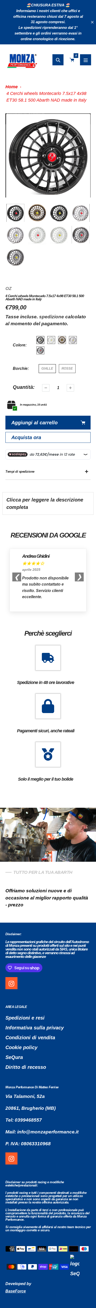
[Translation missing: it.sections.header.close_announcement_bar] (92, 22)
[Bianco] (51, 340)
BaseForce (15, 1291)
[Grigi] (40, 350)
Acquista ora (26, 437)
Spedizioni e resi (25, 1018)
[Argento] (73, 340)
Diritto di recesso (25, 1067)
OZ (8, 288)
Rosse (67, 368)
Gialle (47, 368)
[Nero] (40, 340)
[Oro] (62, 340)
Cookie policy (21, 1047)
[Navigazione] (85, 59)
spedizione (52, 316)
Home (11, 86)
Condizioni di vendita (30, 1037)
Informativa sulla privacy (34, 1027)
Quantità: (24, 387)
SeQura (14, 1057)
